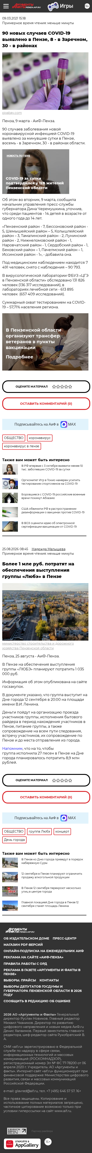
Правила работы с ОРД (25, 964)
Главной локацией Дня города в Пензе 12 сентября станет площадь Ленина (50, 904)
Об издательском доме (26, 938)
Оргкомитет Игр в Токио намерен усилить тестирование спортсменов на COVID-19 (50, 481)
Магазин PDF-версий (23, 945)
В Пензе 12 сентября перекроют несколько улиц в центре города (51, 889)
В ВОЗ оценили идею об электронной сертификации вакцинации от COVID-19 (49, 524)
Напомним (12, 748)
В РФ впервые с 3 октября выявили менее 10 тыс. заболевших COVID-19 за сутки (52, 467)
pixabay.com (12, 113)
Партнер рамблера (42, 1131)
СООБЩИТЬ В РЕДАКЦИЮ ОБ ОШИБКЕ (37, 1001)
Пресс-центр (64, 938)
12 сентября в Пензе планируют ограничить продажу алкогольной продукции (51, 875)
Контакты (49, 980)
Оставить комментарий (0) (46, 404)
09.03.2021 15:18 (14, 18)
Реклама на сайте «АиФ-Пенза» (33, 957)
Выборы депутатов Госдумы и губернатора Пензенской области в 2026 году (43, 991)
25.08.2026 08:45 (15, 549)
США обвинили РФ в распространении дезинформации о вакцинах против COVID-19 (52, 510)
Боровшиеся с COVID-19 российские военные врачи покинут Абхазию (53, 496)
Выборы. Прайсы (20, 980)
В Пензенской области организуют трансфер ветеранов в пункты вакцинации (33, 338)
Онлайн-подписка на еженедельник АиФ (44, 951)
